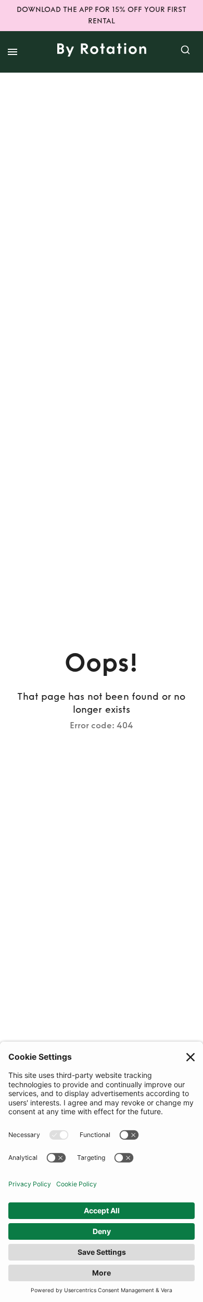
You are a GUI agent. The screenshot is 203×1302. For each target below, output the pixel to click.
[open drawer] (12, 51)
